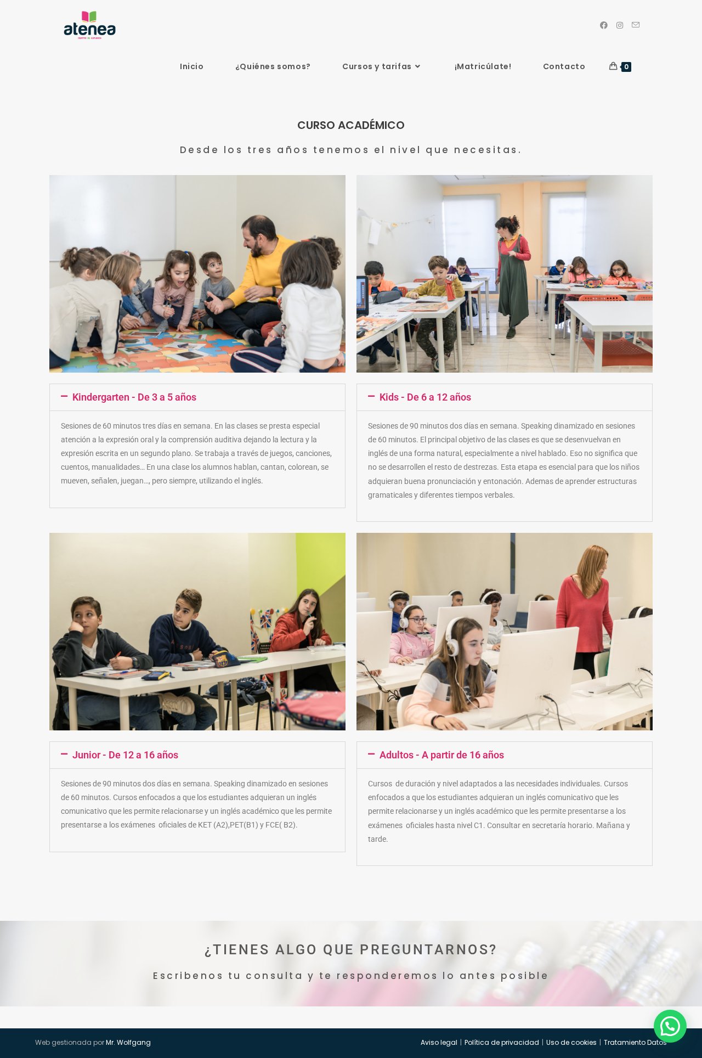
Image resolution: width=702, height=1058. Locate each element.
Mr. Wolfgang (128, 1042)
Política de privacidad (502, 1042)
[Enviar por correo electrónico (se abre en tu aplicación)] (635, 25)
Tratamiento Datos (635, 1042)
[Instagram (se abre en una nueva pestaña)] (619, 25)
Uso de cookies (571, 1042)
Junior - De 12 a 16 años (125, 755)
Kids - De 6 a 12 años (425, 397)
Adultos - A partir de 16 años (442, 755)
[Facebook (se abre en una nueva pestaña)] (604, 25)
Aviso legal (439, 1042)
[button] (197, 397)
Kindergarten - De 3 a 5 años (134, 397)
